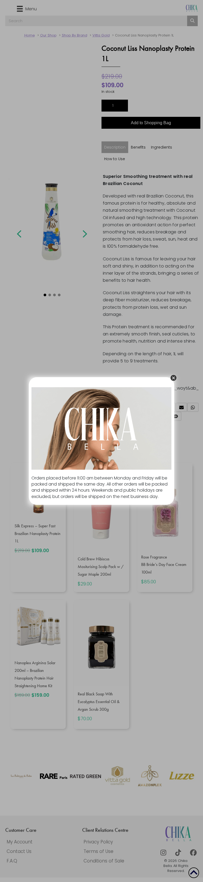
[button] (173, 378)
